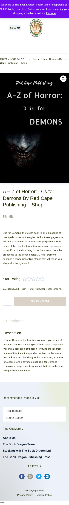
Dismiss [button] (51, 13)
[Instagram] (30, 476)
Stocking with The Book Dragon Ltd (27, 450)
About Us (9, 437)
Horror (31, 289)
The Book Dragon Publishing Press (26, 457)
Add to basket (39, 301)
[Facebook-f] (22, 476)
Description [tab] (15, 321)
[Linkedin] (47, 476)
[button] (63, 78)
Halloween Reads (43, 289)
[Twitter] (39, 476)
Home (4, 58)
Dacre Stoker (14, 417)
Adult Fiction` (20, 289)
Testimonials (14, 410)
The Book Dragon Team (19, 444)
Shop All (15, 58)
